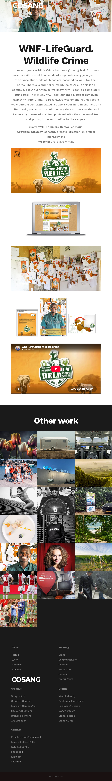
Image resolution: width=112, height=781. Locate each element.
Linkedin (16, 756)
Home (15, 654)
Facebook (17, 751)
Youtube (16, 761)
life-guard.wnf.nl (62, 141)
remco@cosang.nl (30, 737)
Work (15, 659)
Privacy (16, 669)
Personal (17, 664)
